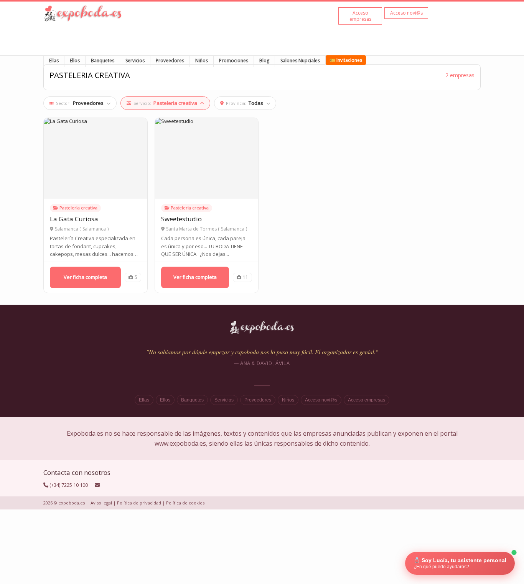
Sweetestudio (181, 218)
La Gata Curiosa (74, 218)
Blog (264, 60)
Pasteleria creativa (78, 208)
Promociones (233, 60)
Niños (201, 60)
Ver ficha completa (85, 277)
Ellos (75, 60)
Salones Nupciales (300, 60)
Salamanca (94, 229)
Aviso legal (101, 503)
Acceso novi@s (321, 400)
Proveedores (170, 60)
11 (245, 277)
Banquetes (102, 60)
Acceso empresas (366, 400)
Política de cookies (185, 503)
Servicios (135, 60)
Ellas (54, 60)
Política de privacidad (139, 503)
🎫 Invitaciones (346, 60)
